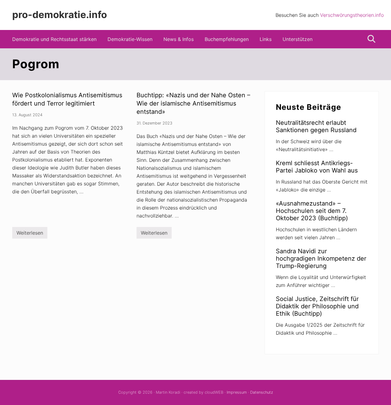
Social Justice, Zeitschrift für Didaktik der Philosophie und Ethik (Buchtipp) (317, 306)
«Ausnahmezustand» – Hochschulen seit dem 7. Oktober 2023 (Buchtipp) (312, 211)
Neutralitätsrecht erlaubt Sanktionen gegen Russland (316, 126)
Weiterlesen (29, 234)
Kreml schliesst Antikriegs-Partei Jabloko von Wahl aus (317, 166)
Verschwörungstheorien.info (352, 15)
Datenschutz (261, 392)
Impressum (237, 392)
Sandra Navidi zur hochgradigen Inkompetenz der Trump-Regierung (321, 258)
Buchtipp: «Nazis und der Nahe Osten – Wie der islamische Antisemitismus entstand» (193, 103)
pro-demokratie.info (59, 14)
